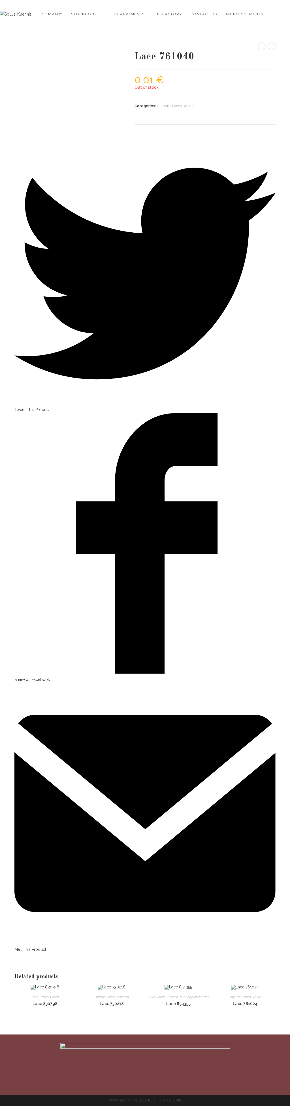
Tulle (34, 997)
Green (54, 997)
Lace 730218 (112, 1003)
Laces (177, 106)
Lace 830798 (45, 1003)
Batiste (100, 997)
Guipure (163, 106)
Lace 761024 (245, 1003)
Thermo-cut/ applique (184, 997)
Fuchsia (123, 997)
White (189, 106)
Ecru (205, 997)
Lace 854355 (178, 1003)
